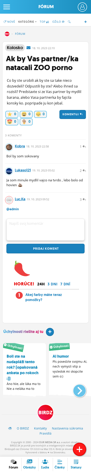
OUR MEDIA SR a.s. (50, 442)
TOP (43, 22)
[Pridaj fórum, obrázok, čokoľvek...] (79, 449)
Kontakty (40, 428)
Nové (10, 22)
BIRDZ (7, 34)
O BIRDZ (23, 428)
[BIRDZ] (10, 428)
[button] (76, 389)
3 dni (52, 284)
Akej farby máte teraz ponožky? (43, 297)
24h (41, 284)
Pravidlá (45, 433)
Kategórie (26, 22)
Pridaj (45, 249)
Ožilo (57, 22)
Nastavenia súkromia (67, 428)
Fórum (46, 7)
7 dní (65, 284)
